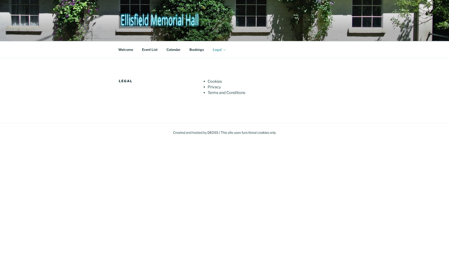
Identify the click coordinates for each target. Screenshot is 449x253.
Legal (217, 50)
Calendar (174, 50)
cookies (263, 132)
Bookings (196, 50)
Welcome (125, 50)
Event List (150, 50)
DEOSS (212, 132)
